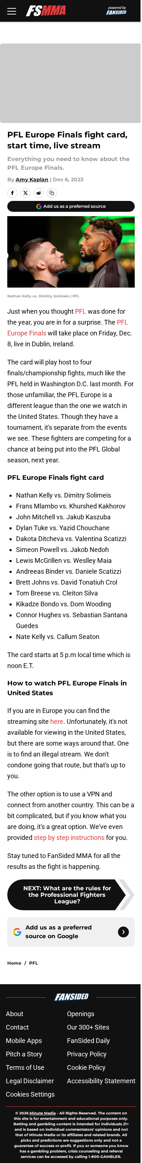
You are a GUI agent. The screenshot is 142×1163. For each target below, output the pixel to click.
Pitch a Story (24, 1054)
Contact (17, 1027)
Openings (80, 1014)
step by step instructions (69, 837)
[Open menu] (11, 11)
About (14, 1014)
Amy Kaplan (32, 179)
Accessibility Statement (101, 1081)
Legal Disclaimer (30, 1081)
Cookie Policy (86, 1067)
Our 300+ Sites (88, 1027)
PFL (80, 311)
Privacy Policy (87, 1054)
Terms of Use (25, 1067)
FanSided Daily (88, 1040)
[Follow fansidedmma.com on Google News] (123, 932)
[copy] (52, 193)
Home (14, 963)
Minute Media (42, 1113)
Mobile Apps (24, 1040)
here (56, 721)
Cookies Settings (30, 1094)
